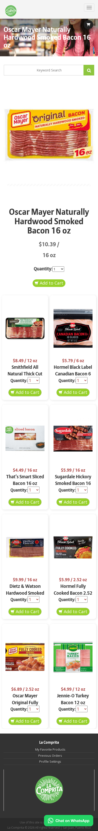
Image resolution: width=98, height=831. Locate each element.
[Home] (11, 11)
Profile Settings (50, 761)
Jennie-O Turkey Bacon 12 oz (73, 699)
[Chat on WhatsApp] (68, 820)
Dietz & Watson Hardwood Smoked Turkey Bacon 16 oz (25, 593)
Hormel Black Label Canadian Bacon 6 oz (73, 374)
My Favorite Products (50, 749)
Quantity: (43, 269)
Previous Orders (50, 755)
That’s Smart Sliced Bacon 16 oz (25, 480)
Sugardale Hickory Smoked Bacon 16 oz (73, 483)
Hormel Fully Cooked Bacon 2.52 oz (73, 593)
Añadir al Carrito (49, 283)
